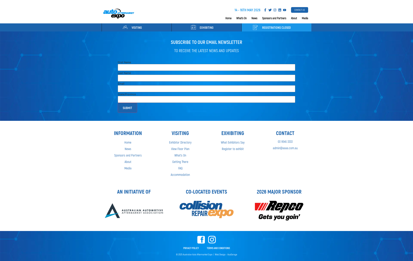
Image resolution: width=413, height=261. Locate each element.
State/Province (127, 94)
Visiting (137, 27)
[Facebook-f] (265, 10)
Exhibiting (206, 27)
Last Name (124, 73)
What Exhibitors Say (233, 142)
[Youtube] (284, 10)
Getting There (180, 162)
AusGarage (232, 254)
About (294, 18)
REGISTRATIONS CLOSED (276, 27)
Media (305, 18)
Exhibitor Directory (180, 142)
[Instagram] (275, 10)
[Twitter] (270, 10)
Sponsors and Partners (274, 18)
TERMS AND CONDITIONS (218, 248)
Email (121, 83)
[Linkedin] (279, 10)
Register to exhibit (233, 149)
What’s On (241, 18)
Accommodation (180, 174)
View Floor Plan (180, 149)
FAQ (180, 168)
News (254, 18)
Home (228, 18)
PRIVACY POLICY (191, 248)
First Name (124, 62)
